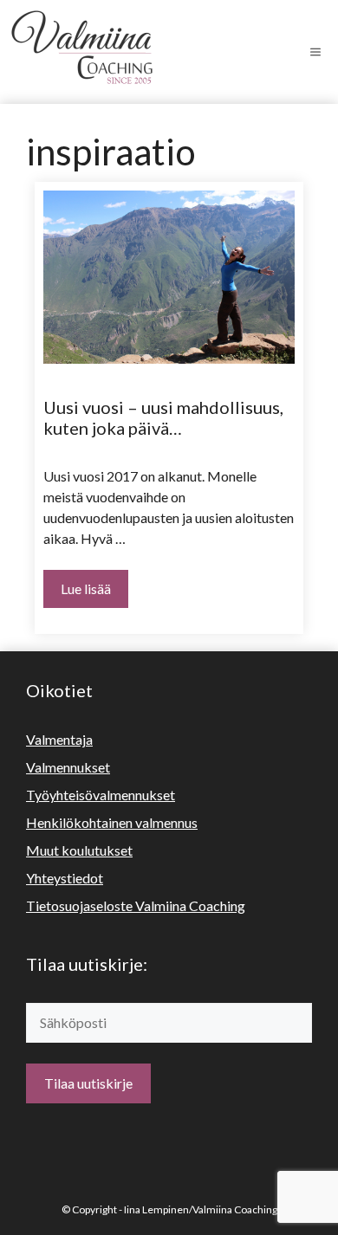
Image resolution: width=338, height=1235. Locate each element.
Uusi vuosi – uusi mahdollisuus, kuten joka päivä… (163, 417)
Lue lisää (86, 588)
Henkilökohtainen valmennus (112, 822)
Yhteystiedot (64, 878)
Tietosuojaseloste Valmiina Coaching (135, 905)
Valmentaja (59, 739)
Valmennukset (68, 767)
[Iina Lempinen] (95, 52)
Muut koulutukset (79, 850)
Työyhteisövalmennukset (100, 794)
